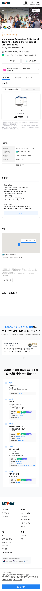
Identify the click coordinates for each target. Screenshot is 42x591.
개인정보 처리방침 (7, 580)
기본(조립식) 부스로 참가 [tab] (11, 89)
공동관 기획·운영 (25, 523)
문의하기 (22, 587)
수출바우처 (24, 516)
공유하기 (8, 280)
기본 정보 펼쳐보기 (20, 165)
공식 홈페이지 (17, 269)
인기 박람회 (5, 516)
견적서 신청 (32, 61)
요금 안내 (23, 526)
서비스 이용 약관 (17, 580)
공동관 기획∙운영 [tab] (17, 78)
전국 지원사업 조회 (7, 552)
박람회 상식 (5, 545)
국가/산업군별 (5, 513)
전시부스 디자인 (25, 520)
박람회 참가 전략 (6, 542)
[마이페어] (8, 503)
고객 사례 (4, 549)
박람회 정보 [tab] (5, 78)
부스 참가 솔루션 (25, 513)
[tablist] (21, 89)
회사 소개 (23, 535)
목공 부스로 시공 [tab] (30, 89)
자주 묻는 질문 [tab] (29, 78)
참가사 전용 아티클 (7, 539)
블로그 (3, 535)
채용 (22, 539)
